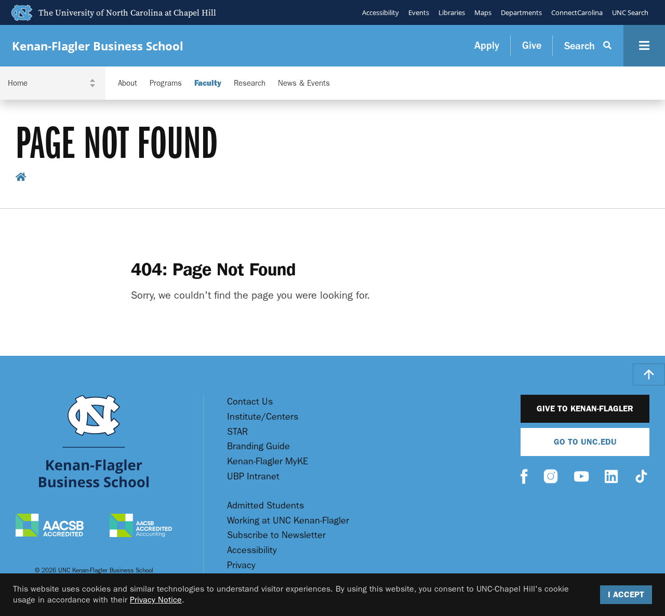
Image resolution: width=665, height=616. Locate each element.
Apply (486, 45)
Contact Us (250, 401)
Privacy (241, 565)
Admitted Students (265, 505)
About (127, 83)
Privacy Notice (156, 600)
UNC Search (630, 12)
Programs (166, 83)
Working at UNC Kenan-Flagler (288, 520)
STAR (237, 431)
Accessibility (380, 12)
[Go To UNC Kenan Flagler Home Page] (94, 441)
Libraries (451, 12)
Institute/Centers (262, 416)
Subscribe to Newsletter (276, 535)
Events (418, 12)
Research (249, 83)
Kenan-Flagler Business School (97, 46)
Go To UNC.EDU (585, 442)
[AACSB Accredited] (50, 526)
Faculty (207, 83)
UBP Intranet (253, 476)
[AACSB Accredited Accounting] (141, 527)
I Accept (626, 594)
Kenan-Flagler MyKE (267, 461)
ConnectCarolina (577, 12)
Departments (521, 12)
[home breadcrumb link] (21, 178)
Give (531, 45)
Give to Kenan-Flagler (585, 408)
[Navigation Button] (644, 45)
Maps (482, 12)
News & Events (304, 83)
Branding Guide (258, 446)
